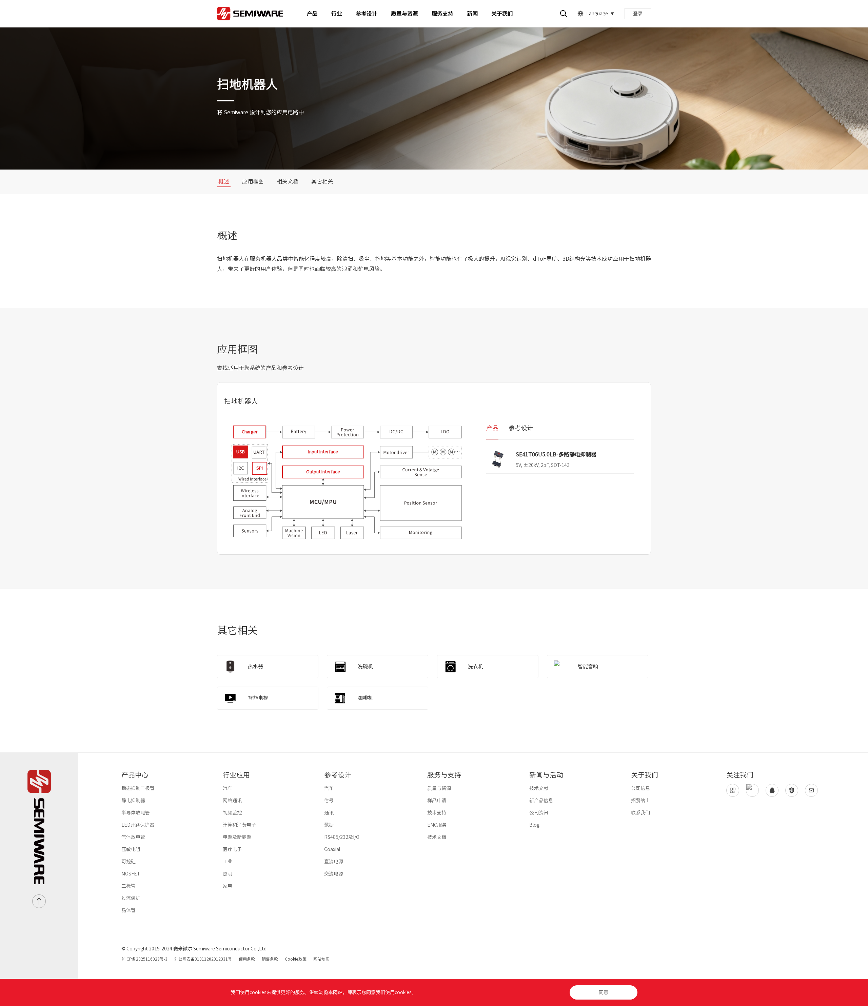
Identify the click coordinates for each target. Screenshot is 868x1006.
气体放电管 (133, 837)
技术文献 (538, 788)
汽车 (227, 788)
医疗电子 (232, 849)
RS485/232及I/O (341, 837)
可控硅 (128, 861)
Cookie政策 (296, 959)
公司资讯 (538, 812)
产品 (312, 13)
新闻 (472, 13)
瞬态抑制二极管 (138, 788)
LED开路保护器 (137, 825)
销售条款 (270, 959)
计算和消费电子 (239, 825)
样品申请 (436, 800)
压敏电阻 (130, 849)
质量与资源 (404, 13)
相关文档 (287, 181)
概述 (223, 181)
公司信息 (640, 788)
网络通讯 (232, 800)
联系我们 (640, 812)
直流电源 (333, 861)
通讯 (329, 812)
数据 (329, 825)
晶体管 (128, 910)
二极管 (128, 886)
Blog (534, 825)
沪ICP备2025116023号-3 (144, 959)
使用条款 (247, 959)
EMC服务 (437, 825)
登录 (638, 13)
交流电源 (333, 873)
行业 (336, 13)
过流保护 (130, 898)
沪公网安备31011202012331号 (203, 959)
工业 (227, 861)
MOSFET (130, 873)
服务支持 (442, 13)
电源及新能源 (237, 837)
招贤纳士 (640, 800)
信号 (329, 800)
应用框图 (253, 181)
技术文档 (436, 837)
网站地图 (321, 959)
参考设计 (366, 13)
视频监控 (232, 812)
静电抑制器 (133, 800)
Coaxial (332, 849)
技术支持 (436, 812)
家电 (227, 886)
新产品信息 (541, 800)
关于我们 (502, 13)
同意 (603, 992)
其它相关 (322, 181)
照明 (227, 873)
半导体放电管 (135, 812)
